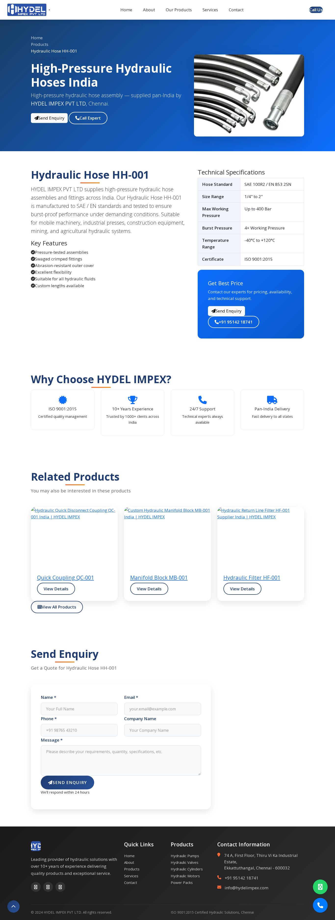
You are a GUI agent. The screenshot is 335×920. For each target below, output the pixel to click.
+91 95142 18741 (236, 322)
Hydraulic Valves (184, 862)
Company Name (140, 718)
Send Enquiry (51, 118)
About (149, 10)
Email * (131, 697)
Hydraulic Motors (185, 875)
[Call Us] (320, 905)
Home (126, 10)
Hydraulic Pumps (185, 855)
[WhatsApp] (320, 886)
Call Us (316, 10)
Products (39, 44)
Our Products (179, 10)
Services (210, 10)
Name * (48, 697)
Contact (236, 10)
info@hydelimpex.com (246, 888)
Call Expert (90, 118)
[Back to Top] (13, 906)
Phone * (49, 718)
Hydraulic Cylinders (187, 868)
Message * (52, 740)
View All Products (59, 607)
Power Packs (182, 882)
